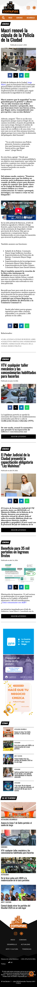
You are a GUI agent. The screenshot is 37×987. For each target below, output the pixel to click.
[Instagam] (28, 7)
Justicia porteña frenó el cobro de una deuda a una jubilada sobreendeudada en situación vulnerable (23, 774)
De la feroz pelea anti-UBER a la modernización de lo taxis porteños (24, 747)
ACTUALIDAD (25, 944)
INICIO (10, 17)
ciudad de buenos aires (25, 339)
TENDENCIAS (26, 949)
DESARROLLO (31, 17)
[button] (10, 75)
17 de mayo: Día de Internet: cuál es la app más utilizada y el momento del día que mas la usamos (24, 788)
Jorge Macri (15, 344)
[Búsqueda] (3, 17)
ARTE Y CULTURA (12, 949)
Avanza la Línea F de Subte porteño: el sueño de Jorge (22, 733)
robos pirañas (14, 346)
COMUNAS (19, 17)
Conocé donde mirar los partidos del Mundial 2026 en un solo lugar (23, 760)
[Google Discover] (34, 7)
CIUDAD (11, 339)
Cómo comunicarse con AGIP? (14, 602)
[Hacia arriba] (31, 973)
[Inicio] (11, 7)
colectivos (7, 341)
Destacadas (18, 341)
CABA (4, 339)
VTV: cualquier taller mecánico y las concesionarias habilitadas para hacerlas (17, 851)
